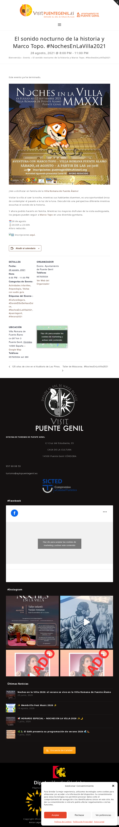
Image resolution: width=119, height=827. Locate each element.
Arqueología (15, 288)
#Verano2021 (15, 316)
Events (26, 57)
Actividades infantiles (19, 285)
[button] (113, 785)
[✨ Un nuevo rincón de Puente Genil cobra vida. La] (86, 622)
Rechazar (79, 815)
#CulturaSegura (17, 299)
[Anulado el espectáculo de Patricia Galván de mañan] (86, 676)
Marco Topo (46, 214)
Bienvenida (15, 57)
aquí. (33, 234)
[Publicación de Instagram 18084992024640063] (32, 676)
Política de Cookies (63, 821)
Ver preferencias (103, 815)
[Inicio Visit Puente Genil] (59, 407)
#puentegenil (15, 313)
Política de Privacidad (83, 821)
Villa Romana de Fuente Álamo (61, 191)
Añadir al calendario (26, 248)
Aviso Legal (99, 821)
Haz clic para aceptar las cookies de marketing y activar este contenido (52, 336)
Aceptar (55, 815)
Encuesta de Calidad (61, 750)
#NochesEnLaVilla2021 (20, 309)
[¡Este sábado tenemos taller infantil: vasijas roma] (32, 622)
